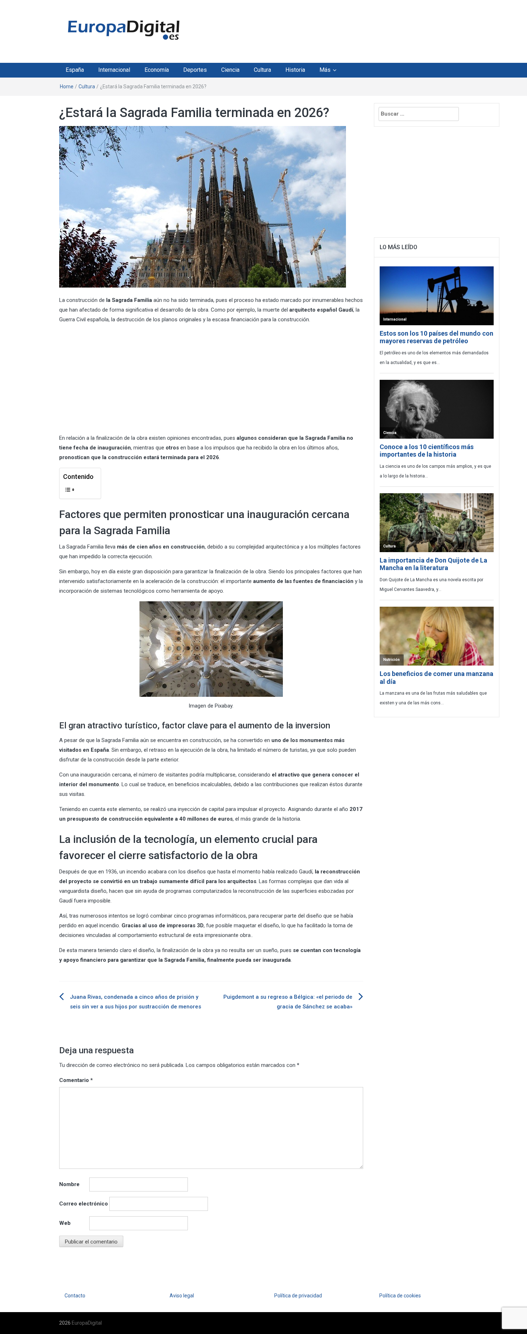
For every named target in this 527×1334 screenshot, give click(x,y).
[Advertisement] (329, 30)
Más (325, 69)
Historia (295, 69)
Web (65, 1223)
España (75, 69)
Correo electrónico (83, 1203)
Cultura (262, 69)
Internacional (114, 69)
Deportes (195, 69)
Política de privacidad (298, 1295)
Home (66, 86)
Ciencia (230, 69)
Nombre (69, 1184)
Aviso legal (182, 1295)
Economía (156, 69)
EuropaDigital (87, 1323)
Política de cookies (400, 1295)
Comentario (76, 1080)
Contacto (75, 1295)
